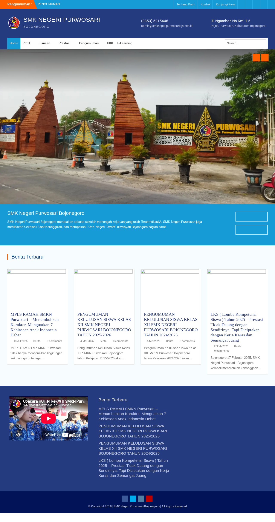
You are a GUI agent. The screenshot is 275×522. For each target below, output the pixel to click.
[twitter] (249, 4)
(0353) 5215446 (154, 21)
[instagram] (256, 4)
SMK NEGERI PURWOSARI (61, 19)
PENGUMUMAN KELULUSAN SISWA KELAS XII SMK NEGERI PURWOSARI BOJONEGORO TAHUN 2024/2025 (171, 324)
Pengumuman (89, 43)
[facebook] (241, 4)
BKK (110, 43)
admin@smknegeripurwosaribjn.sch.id (166, 26)
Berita (36, 341)
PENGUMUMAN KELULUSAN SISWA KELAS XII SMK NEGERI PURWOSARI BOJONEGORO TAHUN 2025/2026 (104, 324)
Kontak (205, 4)
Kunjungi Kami (225, 4)
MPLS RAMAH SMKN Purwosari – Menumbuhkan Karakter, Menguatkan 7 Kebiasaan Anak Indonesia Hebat (35, 324)
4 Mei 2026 (87, 341)
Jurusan (44, 43)
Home (13, 43)
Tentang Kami (186, 4)
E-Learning (124, 43)
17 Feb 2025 (221, 346)
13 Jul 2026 (21, 341)
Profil (26, 43)
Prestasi (64, 43)
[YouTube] (264, 4)
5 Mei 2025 (153, 341)
